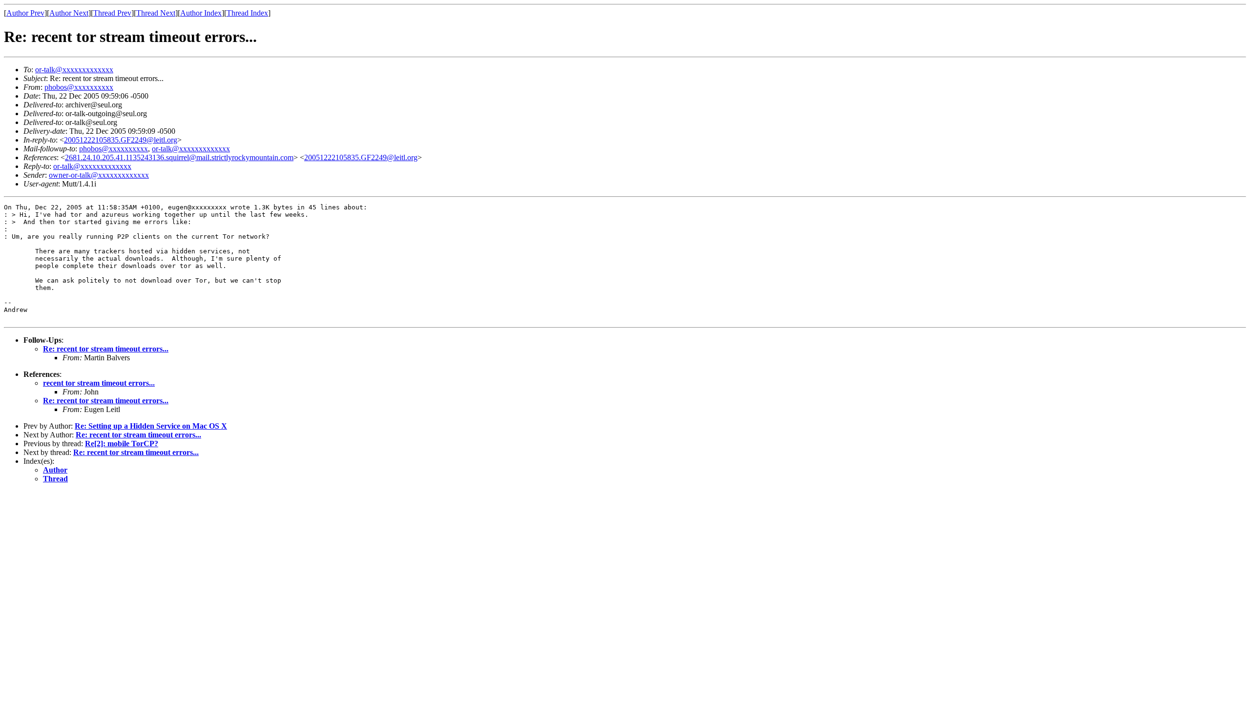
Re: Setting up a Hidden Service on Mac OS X (151, 426)
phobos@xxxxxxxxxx (78, 87)
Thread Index (247, 13)
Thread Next (155, 13)
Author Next (68, 13)
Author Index (201, 13)
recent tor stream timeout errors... (99, 383)
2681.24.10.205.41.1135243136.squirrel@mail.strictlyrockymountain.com (179, 157)
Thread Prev (112, 13)
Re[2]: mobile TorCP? (121, 443)
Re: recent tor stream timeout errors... (105, 349)
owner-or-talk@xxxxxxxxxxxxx (99, 175)
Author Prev (25, 13)
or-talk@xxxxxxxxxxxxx (74, 69)
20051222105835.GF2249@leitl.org (120, 140)
